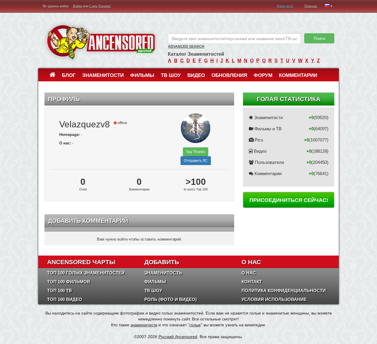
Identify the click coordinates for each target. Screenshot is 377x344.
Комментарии (298, 75)
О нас (249, 272)
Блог (69, 75)
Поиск (319, 38)
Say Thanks (195, 152)
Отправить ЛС (196, 161)
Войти (77, 6)
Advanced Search (186, 47)
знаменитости (143, 324)
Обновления (229, 75)
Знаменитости (103, 75)
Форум (263, 75)
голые (195, 324)
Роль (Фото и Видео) (170, 299)
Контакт (252, 281)
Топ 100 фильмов (68, 281)
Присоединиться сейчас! (288, 200)
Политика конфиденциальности (284, 290)
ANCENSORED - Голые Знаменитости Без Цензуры (101, 42)
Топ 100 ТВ (59, 290)
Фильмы (142, 75)
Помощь (311, 6)
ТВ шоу (171, 75)
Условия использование (274, 299)
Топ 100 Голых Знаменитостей (86, 272)
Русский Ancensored (177, 336)
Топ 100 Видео (64, 299)
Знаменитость (163, 272)
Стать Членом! (100, 6)
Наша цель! (285, 6)
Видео (196, 75)
